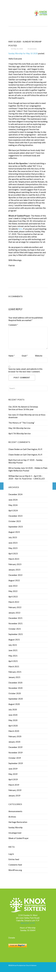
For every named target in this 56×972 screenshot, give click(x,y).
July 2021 (12, 645)
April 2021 (13, 661)
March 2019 (13, 785)
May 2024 (12, 505)
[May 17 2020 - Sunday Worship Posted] (54, 486)
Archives (12, 816)
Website (38, 355)
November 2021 (15, 623)
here (20, 229)
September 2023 (15, 526)
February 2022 (14, 607)
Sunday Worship (15, 827)
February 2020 (14, 736)
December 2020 (15, 682)
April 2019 (13, 779)
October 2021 (14, 629)
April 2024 (13, 510)
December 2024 (15, 494)
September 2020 (15, 699)
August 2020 (14, 704)
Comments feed (15, 865)
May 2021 (12, 656)
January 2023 (14, 569)
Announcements (15, 811)
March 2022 (13, 602)
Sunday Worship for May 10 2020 (23, 53)
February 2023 (14, 564)
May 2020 (12, 720)
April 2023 (13, 553)
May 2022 (12, 591)
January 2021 (14, 677)
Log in (11, 854)
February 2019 (14, 790)
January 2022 (14, 612)
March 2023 (13, 559)
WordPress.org (15, 870)
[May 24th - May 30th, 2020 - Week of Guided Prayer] (2, 486)
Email (25, 355)
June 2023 (12, 543)
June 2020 (12, 715)
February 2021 (14, 672)
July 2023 (12, 537)
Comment (13, 325)
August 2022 (14, 580)
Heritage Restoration (17, 822)
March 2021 (13, 666)
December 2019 (15, 747)
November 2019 (15, 752)
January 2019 (14, 795)
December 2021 (15, 618)
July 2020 (12, 709)
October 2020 (14, 693)
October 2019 (14, 758)
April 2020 (13, 725)
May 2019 (12, 774)
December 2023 (15, 516)
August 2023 (14, 532)
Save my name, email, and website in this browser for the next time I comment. (25, 370)
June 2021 (12, 650)
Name (11, 355)
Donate (11, 937)
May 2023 (12, 548)
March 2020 (13, 731)
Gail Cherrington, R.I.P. (32, 449)
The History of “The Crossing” (21, 423)
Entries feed (13, 859)
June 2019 (12, 768)
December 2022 (15, 575)
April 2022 (13, 596)
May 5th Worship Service (19, 428)
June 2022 (12, 586)
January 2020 (14, 742)
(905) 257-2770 (28, 923)
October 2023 (14, 521)
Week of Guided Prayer (18, 838)
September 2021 (15, 634)
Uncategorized (14, 833)
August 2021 (14, 639)
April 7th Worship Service (19, 433)
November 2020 (15, 688)
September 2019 (15, 763)
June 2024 (12, 500)
